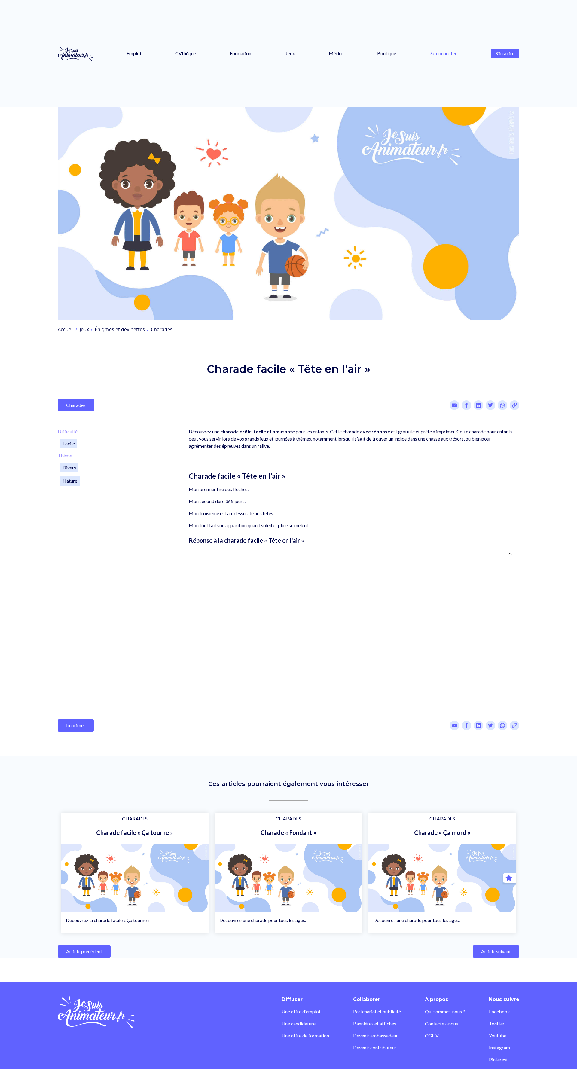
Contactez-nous (441, 1023)
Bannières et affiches (374, 1023)
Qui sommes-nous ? (445, 1011)
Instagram (499, 1047)
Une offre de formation (305, 1035)
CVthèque (185, 53)
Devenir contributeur (374, 1047)
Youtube (497, 1035)
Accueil (66, 329)
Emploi (134, 53)
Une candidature (299, 1023)
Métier (336, 53)
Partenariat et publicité (377, 1011)
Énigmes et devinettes (120, 329)
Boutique (386, 53)
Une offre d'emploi (301, 1011)
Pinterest (498, 1059)
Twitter (497, 1023)
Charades (161, 329)
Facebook (499, 1011)
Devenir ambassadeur (375, 1035)
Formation (240, 53)
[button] (351, 540)
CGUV (432, 1035)
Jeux (290, 53)
